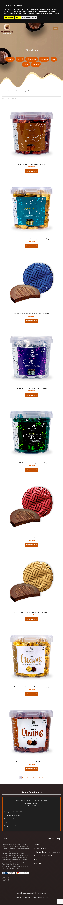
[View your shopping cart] (59, 28)
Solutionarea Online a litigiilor (43, 856)
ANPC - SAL (38, 864)
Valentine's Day (31, 59)
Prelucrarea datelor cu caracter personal (47, 852)
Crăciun (25, 64)
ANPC (36, 860)
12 (39, 777)
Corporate (35, 64)
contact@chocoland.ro (32, 803)
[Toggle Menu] (55, 28)
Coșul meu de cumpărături (12, 815)
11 (36, 777)
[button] (61, 28)
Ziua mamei (44, 59)
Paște (54, 59)
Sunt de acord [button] (9, 17)
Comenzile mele (9, 819)
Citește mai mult (31, 171)
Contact (36, 844)
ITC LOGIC (43, 893)
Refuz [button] (17, 17)
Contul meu (7, 822)
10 (33, 777)
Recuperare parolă (10, 826)
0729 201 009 (31, 806)
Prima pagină (5, 91)
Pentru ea (10, 59)
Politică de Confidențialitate (22, 897)
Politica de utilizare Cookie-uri (40, 897)
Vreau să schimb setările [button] (29, 17)
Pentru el (20, 59)
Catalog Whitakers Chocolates (13, 812)
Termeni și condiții (40, 848)
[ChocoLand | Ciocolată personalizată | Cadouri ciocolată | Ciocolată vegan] (7, 28)
